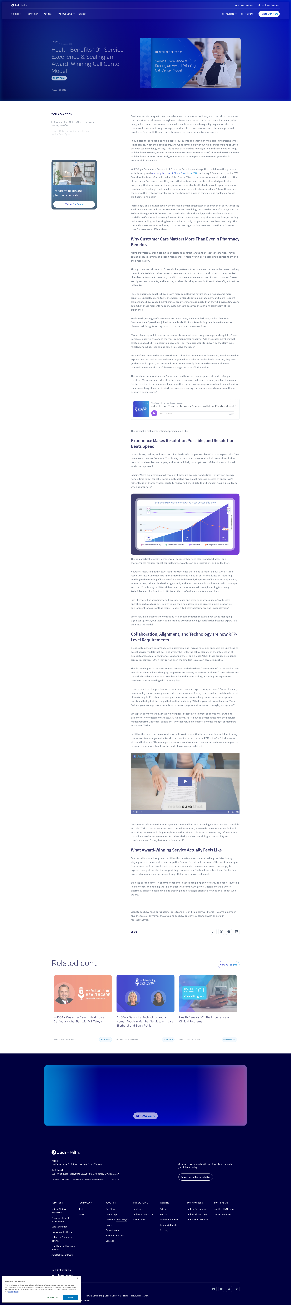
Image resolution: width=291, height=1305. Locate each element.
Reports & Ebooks (168, 1225)
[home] (19, 5)
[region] (41, 1289)
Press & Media (112, 1230)
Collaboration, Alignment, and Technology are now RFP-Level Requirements (71, 141)
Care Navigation (59, 1226)
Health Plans (139, 1219)
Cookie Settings (52, 1297)
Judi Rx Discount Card (62, 1254)
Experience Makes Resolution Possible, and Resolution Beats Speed (71, 133)
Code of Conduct (112, 1295)
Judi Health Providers (197, 1219)
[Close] (77, 1278)
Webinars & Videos (169, 1219)
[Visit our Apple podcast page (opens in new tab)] (237, 1289)
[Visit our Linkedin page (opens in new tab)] (214, 1289)
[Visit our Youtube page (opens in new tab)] (221, 1289)
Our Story (110, 1209)
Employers (138, 1209)
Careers (109, 1219)
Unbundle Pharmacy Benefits (61, 1239)
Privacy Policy (13, 1292)
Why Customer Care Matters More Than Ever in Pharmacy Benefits (73, 124)
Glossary (164, 1230)
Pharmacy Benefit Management (60, 1219)
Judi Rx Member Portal (244, 5)
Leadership (111, 1214)
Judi (81, 1209)
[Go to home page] (65, 1152)
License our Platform (61, 1232)
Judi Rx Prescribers (196, 1209)
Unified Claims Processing (58, 1211)
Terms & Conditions (93, 1295)
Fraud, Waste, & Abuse (140, 1295)
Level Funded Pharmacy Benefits (63, 1248)
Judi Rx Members (222, 1214)
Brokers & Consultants (144, 1214)
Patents (125, 1295)
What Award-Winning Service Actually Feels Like (69, 150)
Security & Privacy (115, 1235)
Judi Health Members (224, 1209)
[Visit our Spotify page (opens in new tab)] (229, 1289)
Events (109, 1225)
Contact (110, 1240)
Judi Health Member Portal (268, 5)
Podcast (164, 1214)
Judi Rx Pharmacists (197, 1214)
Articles (163, 1209)
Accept (70, 1297)
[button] (17, 13)
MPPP (81, 1214)
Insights (82, 13)
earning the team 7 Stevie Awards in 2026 (174, 172)
